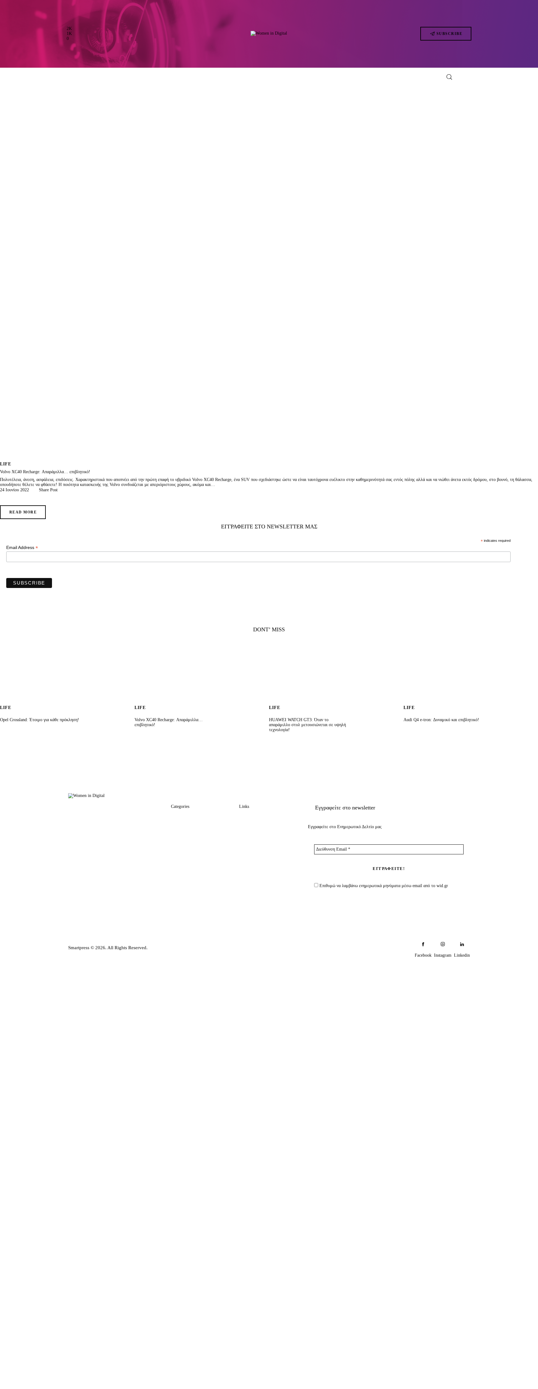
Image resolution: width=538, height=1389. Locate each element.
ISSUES (179, 877)
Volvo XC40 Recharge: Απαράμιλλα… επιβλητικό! (45, 471)
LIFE (5, 464)
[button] (46, 490)
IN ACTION (183, 830)
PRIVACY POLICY (259, 853)
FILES (177, 865)
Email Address (22, 548)
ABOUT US (252, 818)
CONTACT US (255, 841)
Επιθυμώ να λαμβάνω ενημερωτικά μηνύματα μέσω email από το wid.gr (383, 885)
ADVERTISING (256, 830)
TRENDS (181, 818)
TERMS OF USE (257, 865)
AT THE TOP (185, 841)
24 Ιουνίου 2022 (14, 490)
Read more (23, 512)
